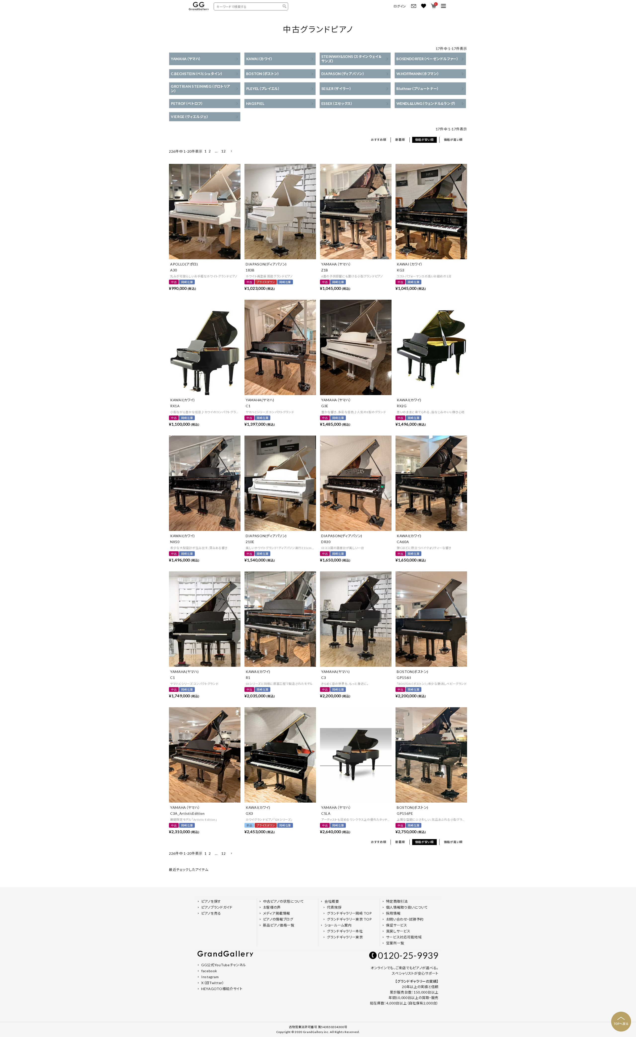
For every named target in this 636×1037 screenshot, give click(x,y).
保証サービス (396, 925)
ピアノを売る (211, 913)
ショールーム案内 (338, 925)
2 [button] (210, 151)
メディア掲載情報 (276, 913)
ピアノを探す (211, 901)
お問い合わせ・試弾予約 (405, 919)
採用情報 (393, 913)
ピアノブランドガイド (217, 907)
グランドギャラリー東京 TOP (349, 919)
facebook (209, 971)
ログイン (400, 6)
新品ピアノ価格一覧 (278, 925)
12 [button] (223, 151)
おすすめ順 (378, 140)
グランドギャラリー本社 (345, 931)
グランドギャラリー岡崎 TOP (349, 913)
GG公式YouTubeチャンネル (223, 965)
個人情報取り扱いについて (407, 907)
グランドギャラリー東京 (345, 937)
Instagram (210, 977)
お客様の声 (272, 907)
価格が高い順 (453, 140)
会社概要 (331, 901)
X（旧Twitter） (212, 983)
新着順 (400, 140)
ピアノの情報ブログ (278, 919)
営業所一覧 (395, 943)
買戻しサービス (398, 931)
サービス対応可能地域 (404, 937)
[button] (231, 151)
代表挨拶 (334, 907)
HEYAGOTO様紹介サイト (222, 989)
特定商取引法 (397, 901)
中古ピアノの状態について (283, 901)
